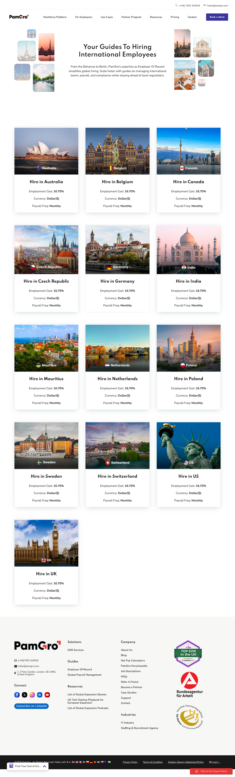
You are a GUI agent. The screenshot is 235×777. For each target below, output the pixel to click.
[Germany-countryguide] (117, 250)
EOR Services (76, 650)
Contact (192, 17)
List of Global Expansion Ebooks (87, 694)
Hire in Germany (117, 281)
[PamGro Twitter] (24, 695)
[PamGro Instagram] (32, 695)
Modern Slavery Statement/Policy (186, 762)
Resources (156, 17)
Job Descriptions (131, 671)
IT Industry (127, 722)
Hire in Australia (46, 182)
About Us (126, 650)
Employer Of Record (80, 669)
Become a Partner (131, 687)
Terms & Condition (153, 762)
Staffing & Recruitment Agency (139, 728)
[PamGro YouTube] (47, 695)
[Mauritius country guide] (46, 348)
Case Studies (128, 692)
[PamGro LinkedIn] (39, 695)
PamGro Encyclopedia (134, 666)
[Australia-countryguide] (46, 151)
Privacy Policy (130, 762)
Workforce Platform (55, 17)
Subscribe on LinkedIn (31, 706)
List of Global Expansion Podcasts (88, 708)
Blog (124, 655)
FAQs (124, 676)
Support (126, 698)
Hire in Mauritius (46, 379)
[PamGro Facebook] (17, 695)
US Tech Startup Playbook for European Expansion (86, 701)
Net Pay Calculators (133, 660)
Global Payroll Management (85, 675)
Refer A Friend (129, 682)
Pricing (175, 17)
